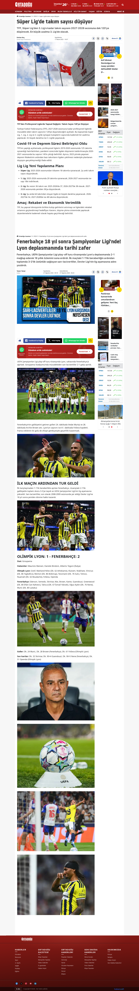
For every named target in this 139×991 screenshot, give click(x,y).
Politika (17, 968)
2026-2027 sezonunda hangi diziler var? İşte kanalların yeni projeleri (116, 112)
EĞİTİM (99, 11)
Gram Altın (99, 4)
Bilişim (63, 974)
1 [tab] (108, 78)
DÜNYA (107, 11)
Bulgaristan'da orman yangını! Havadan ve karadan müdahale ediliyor (116, 123)
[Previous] (101, 56)
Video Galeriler (43, 962)
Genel (63, 971)
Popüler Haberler (67, 957)
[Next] (119, 56)
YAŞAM (91, 11)
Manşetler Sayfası (44, 960)
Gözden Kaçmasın (67, 965)
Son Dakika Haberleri (114, 963)
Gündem (18, 954)
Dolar (74, 4)
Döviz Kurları (88, 957)
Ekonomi (18, 957)
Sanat (63, 962)
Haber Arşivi (42, 968)
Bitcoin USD (112, 4)
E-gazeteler (42, 965)
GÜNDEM (18, 11)
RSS (18, 989)
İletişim (110, 957)
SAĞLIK (46, 11)
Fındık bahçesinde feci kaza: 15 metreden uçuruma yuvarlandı (110, 422)
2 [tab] (112, 78)
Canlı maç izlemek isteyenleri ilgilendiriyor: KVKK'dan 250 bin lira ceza (116, 357)
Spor (16, 960)
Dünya (63, 968)
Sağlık (17, 965)
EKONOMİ (37, 11)
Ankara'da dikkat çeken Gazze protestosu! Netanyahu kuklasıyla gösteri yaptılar (110, 189)
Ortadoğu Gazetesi (24, 16)
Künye (110, 954)
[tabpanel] (110, 58)
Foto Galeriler (88, 965)
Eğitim (17, 971)
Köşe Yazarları (42, 957)
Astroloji (64, 960)
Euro (85, 4)
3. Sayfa (17, 963)
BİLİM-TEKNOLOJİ (65, 11)
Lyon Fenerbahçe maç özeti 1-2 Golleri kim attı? (109, 296)
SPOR (53, 11)
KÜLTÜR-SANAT (80, 11)
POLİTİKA (28, 11)
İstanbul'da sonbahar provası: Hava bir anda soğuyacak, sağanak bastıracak (116, 345)
